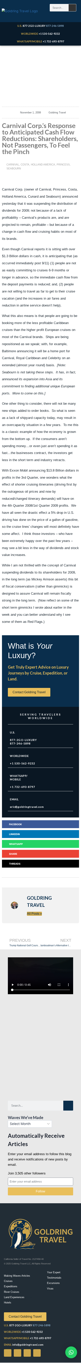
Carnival (12, 164)
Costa (25, 164)
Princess (63, 164)
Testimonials (54, 1277)
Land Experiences (14, 1297)
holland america (43, 164)
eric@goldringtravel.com (27, 806)
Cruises (8, 1281)
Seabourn (13, 168)
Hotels (7, 1302)
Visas (50, 1288)
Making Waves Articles (17, 1275)
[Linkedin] (37, 1353)
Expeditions (10, 1286)
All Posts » (34, 913)
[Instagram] (27, 1353)
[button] (40, 824)
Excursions (53, 1283)
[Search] (72, 7)
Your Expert (53, 1272)
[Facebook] (7, 1353)
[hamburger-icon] (71, 15)
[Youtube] (17, 1353)
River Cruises (11, 1291)
